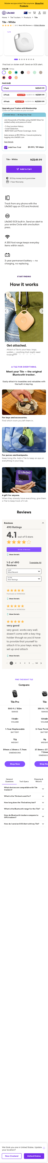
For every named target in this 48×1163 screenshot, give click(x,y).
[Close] (44, 1148)
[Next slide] (42, 311)
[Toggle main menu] (44, 13)
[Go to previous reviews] (7, 663)
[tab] (9, 780)
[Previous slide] (6, 311)
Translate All (35, 562)
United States (34, 1156)
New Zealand (11, 1156)
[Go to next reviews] (41, 663)
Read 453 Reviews (25, 25)
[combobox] (24, 571)
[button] (24, 132)
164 (36, 663)
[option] (3, 72)
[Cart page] (34, 13)
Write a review (39, 25)
